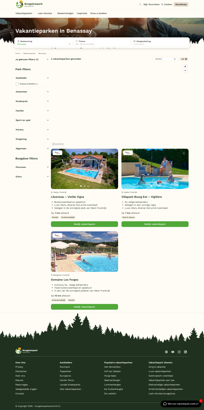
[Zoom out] (185, 71)
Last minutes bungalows (162, 393)
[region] (120, 104)
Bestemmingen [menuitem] (65, 13)
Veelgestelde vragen (26, 389)
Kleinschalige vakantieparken (164, 384)
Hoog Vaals (110, 375)
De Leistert (110, 393)
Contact (19, 393)
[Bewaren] (113, 153)
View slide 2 (84, 186)
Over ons (20, 375)
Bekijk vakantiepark (84, 224)
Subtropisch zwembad (161, 375)
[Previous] (54, 173)
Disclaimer (21, 371)
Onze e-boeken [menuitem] (98, 13)
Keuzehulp (181, 4)
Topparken (65, 371)
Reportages (21, 384)
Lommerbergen (112, 384)
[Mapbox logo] (58, 144)
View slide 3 (88, 186)
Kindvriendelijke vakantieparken (166, 389)
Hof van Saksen (112, 371)
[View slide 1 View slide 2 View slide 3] (84, 169)
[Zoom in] (185, 66)
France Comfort (29, 84)
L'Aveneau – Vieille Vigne (67, 196)
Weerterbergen (112, 380)
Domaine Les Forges (64, 279)
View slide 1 (81, 186)
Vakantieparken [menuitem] (23, 13)
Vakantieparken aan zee (161, 380)
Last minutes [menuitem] (45, 13)
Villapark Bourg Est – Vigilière (141, 196)
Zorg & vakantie (157, 367)
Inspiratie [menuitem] (82, 13)
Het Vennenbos (112, 367)
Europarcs (65, 375)
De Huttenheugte (113, 389)
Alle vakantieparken (70, 389)
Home (17, 53)
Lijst (182, 59)
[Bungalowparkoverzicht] (29, 4)
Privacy (19, 367)
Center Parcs (67, 380)
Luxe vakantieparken (160, 371)
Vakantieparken (29, 53)
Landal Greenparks (70, 384)
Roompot (65, 367)
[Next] (113, 173)
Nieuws (19, 380)
